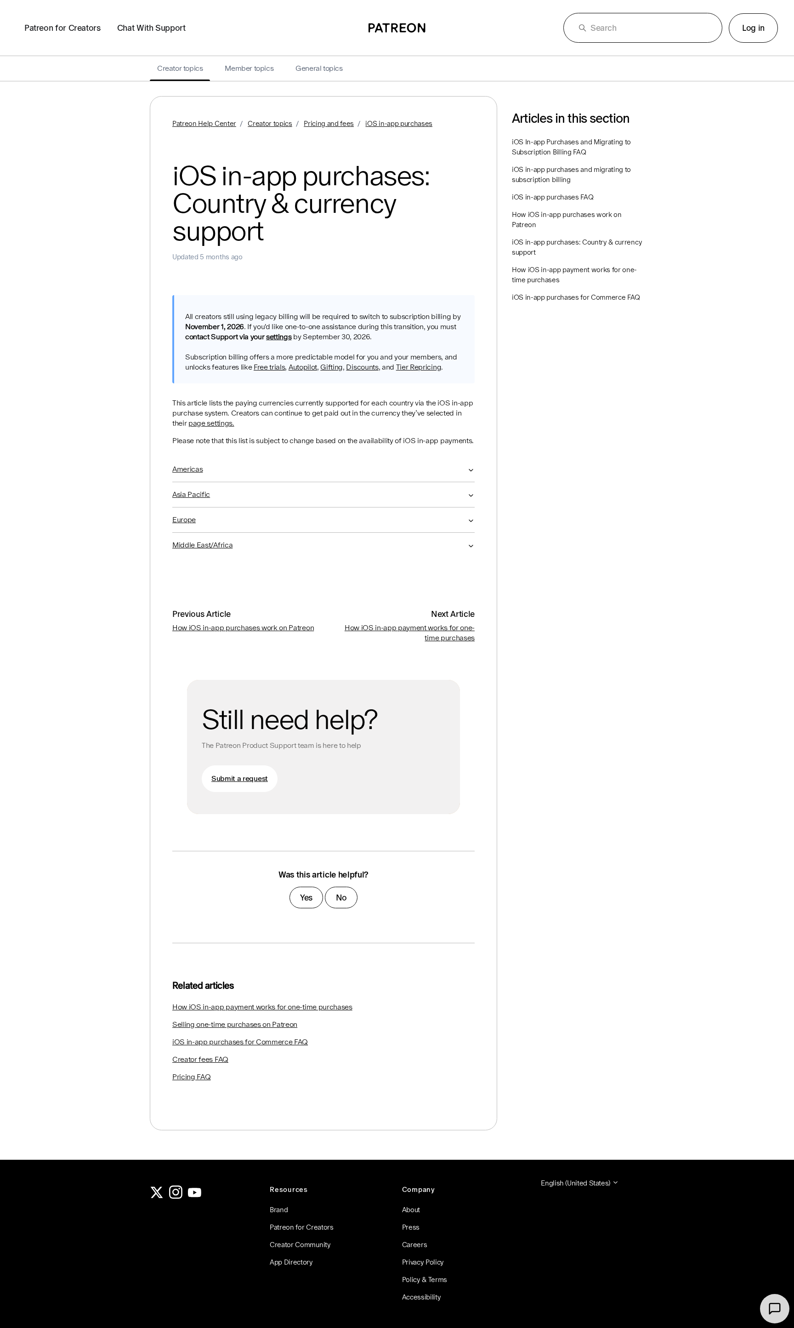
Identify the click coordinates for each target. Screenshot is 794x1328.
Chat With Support (151, 28)
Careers (414, 1244)
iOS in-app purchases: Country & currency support (577, 247)
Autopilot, (304, 367)
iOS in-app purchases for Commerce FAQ (240, 1041)
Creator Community (300, 1244)
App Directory (291, 1262)
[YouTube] (195, 1196)
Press (411, 1227)
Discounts (362, 367)
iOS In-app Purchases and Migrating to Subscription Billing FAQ (571, 147)
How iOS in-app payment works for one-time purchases (262, 1007)
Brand (279, 1210)
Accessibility (421, 1297)
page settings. (211, 423)
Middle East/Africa (202, 545)
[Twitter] (157, 1196)
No (341, 897)
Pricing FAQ (191, 1076)
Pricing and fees (329, 123)
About (411, 1210)
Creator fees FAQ (200, 1059)
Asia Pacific (191, 494)
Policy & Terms (425, 1279)
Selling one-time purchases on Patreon (234, 1024)
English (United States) (576, 1183)
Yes (306, 897)
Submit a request (239, 778)
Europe (184, 519)
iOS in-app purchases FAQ (552, 197)
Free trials (269, 367)
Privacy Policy (423, 1262)
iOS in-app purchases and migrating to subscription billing (571, 174)
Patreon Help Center (204, 123)
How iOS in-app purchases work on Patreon (243, 627)
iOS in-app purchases (398, 123)
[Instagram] (176, 1196)
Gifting (331, 367)
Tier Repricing (419, 367)
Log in (753, 28)
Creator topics (270, 123)
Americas (187, 469)
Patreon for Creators (62, 28)
